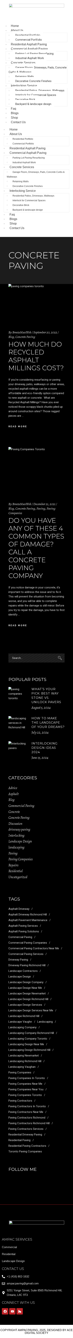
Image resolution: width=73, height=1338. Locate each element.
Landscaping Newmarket (23, 1055)
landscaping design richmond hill (29, 1050)
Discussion (15, 823)
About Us (17, 30)
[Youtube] (12, 1311)
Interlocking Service (24, 85)
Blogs (13, 219)
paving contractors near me (25, 1112)
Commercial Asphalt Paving (29, 48)
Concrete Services (23, 62)
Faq (12, 214)
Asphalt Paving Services (23, 925)
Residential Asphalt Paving (27, 148)
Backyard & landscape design (33, 104)
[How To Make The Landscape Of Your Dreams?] (18, 726)
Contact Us (18, 122)
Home (14, 129)
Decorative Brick (25, 99)
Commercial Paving (21, 805)
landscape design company (25, 982)
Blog (11, 337)
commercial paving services (25, 954)
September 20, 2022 (45, 332)
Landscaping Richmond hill (24, 1061)
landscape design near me (25, 988)
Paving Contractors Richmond (26, 1117)
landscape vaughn (20, 1021)
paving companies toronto (25, 1095)
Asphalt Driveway (18, 909)
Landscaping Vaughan (22, 1067)
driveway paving (19, 829)
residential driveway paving (25, 1134)
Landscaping (45, 1021)
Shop (13, 223)
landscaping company (22, 1027)
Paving (40, 508)
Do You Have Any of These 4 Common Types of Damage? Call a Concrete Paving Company (36, 548)
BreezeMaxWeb (21, 332)
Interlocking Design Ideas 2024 (44, 748)
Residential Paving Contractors (27, 1146)
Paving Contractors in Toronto (27, 1106)
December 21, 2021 (44, 504)
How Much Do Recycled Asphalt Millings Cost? (36, 356)
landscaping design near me (26, 1044)
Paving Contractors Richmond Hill (29, 1123)
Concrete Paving (25, 337)
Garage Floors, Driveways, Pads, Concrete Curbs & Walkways (38, 70)
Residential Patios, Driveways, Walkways (39, 90)
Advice (12, 787)
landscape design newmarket (27, 993)
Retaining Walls (24, 76)
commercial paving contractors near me (33, 948)
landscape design (19, 976)
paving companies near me (25, 1083)
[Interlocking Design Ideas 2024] (18, 751)
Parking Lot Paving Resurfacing (34, 53)
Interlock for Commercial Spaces (35, 95)
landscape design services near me (30, 1010)
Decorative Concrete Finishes (33, 81)
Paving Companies (20, 859)
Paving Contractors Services (25, 1129)
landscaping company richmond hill (31, 1033)
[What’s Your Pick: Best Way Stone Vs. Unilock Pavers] (18, 697)
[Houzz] (19, 1311)
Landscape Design (20, 841)
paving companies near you (25, 1089)
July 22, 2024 (39, 732)
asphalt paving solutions (23, 931)
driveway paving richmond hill (26, 965)
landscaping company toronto (27, 1038)
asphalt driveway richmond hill (27, 914)
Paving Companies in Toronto (26, 1078)
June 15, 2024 (39, 757)
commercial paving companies (27, 942)
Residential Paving (19, 1140)
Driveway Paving (18, 959)
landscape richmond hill (23, 1016)
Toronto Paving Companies (25, 1151)
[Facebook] (5, 1311)
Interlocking (16, 835)
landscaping (16, 847)
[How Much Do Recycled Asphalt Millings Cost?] (36, 303)
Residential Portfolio (27, 35)
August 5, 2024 (41, 707)
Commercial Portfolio (28, 39)
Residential (15, 871)
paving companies (19, 1072)
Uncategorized (17, 877)
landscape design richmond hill (28, 999)
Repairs (13, 865)
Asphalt (13, 794)
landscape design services (25, 1004)
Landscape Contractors (23, 971)
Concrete (14, 811)
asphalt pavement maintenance (27, 920)
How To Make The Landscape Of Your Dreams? (48, 722)
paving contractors (20, 1100)
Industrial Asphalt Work (29, 58)
